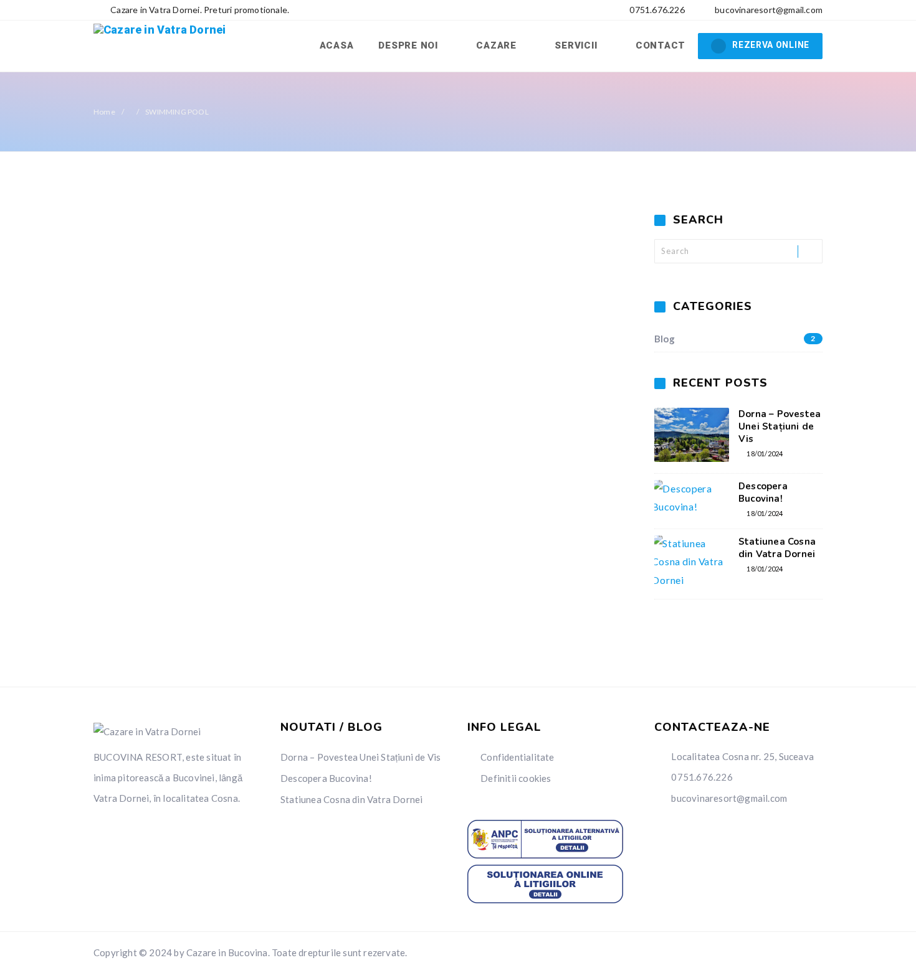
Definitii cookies (515, 778)
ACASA (337, 45)
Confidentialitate (517, 757)
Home (104, 111)
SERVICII (577, 45)
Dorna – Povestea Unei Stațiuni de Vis (779, 426)
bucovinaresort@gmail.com (769, 9)
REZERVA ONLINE (770, 45)
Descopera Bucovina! (763, 492)
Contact (660, 45)
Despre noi (409, 45)
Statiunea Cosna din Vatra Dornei (777, 547)
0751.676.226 (656, 9)
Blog (735, 338)
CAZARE (497, 45)
